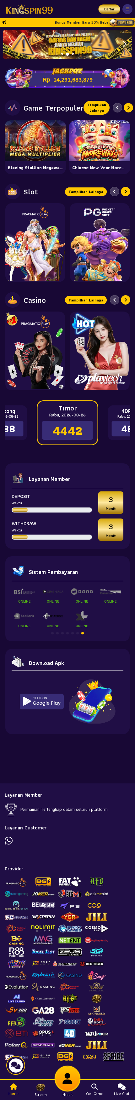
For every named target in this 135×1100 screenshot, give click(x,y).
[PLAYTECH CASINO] (100, 351)
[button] (124, 44)
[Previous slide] (117, 107)
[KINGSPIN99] (28, 9)
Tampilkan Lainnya (96, 107)
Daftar (109, 9)
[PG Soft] (100, 242)
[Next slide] (128, 107)
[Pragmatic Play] (35, 242)
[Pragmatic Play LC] (35, 351)
